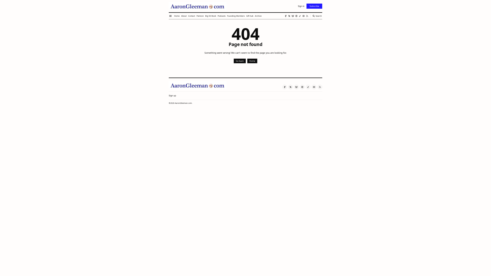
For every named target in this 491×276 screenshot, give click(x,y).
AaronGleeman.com (183, 103)
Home (252, 61)
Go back (240, 61)
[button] (172, 95)
